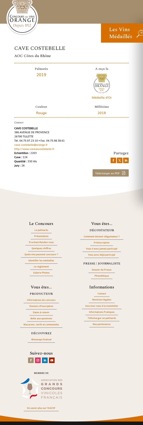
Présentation (41, 236)
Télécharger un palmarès (102, 318)
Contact (101, 293)
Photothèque (102, 275)
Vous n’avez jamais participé (101, 248)
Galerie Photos (41, 272)
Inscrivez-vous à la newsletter (101, 305)
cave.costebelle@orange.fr (31, 144)
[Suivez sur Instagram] (38, 360)
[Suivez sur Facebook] (31, 360)
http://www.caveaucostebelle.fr (34, 149)
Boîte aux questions (41, 318)
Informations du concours (41, 299)
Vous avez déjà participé (101, 254)
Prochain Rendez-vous (41, 242)
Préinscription (102, 242)
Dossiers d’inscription (41, 306)
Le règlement (41, 266)
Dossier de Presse (101, 269)
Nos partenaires (102, 324)
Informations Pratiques (102, 311)
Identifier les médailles (41, 260)
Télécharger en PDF (107, 173)
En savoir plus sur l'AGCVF (41, 408)
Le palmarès (41, 230)
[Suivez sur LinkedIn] (45, 360)
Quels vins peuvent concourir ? (41, 254)
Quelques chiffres (41, 248)
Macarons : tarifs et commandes (41, 324)
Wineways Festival (41, 339)
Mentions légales (101, 299)
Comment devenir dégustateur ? (102, 236)
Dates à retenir (41, 312)
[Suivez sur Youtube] (52, 360)
